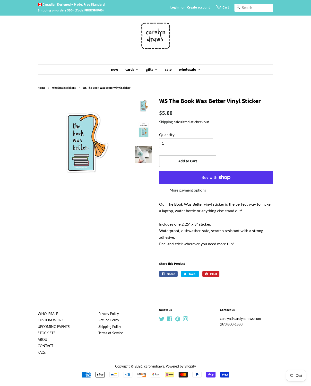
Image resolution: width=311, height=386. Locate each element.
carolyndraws (154, 366)
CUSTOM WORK (51, 320)
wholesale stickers (64, 88)
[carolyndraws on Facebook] (170, 320)
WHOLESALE (48, 314)
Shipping (166, 122)
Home (41, 88)
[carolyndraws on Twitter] (161, 320)
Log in (174, 7)
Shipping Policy (109, 327)
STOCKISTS (46, 333)
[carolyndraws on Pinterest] (177, 320)
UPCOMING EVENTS (54, 327)
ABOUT (43, 340)
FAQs (42, 352)
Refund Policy (108, 320)
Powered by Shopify (181, 366)
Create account (198, 7)
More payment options (188, 190)
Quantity (166, 134)
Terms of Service (110, 333)
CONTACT (45, 346)
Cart (226, 7)
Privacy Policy (108, 314)
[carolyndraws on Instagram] (185, 320)
